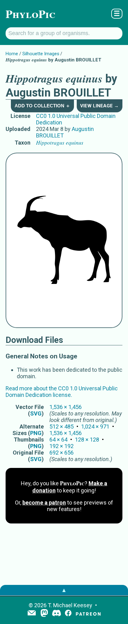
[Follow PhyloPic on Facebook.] (68, 613)
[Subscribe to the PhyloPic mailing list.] (31, 613)
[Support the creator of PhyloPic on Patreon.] (88, 613)
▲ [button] (64, 590)
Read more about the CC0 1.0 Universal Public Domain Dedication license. (62, 391)
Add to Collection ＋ (42, 105)
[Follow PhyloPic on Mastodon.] (44, 613)
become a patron (44, 502)
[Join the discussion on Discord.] (56, 613)
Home (12, 53)
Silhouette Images (40, 53)
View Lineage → (99, 106)
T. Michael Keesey (70, 605)
